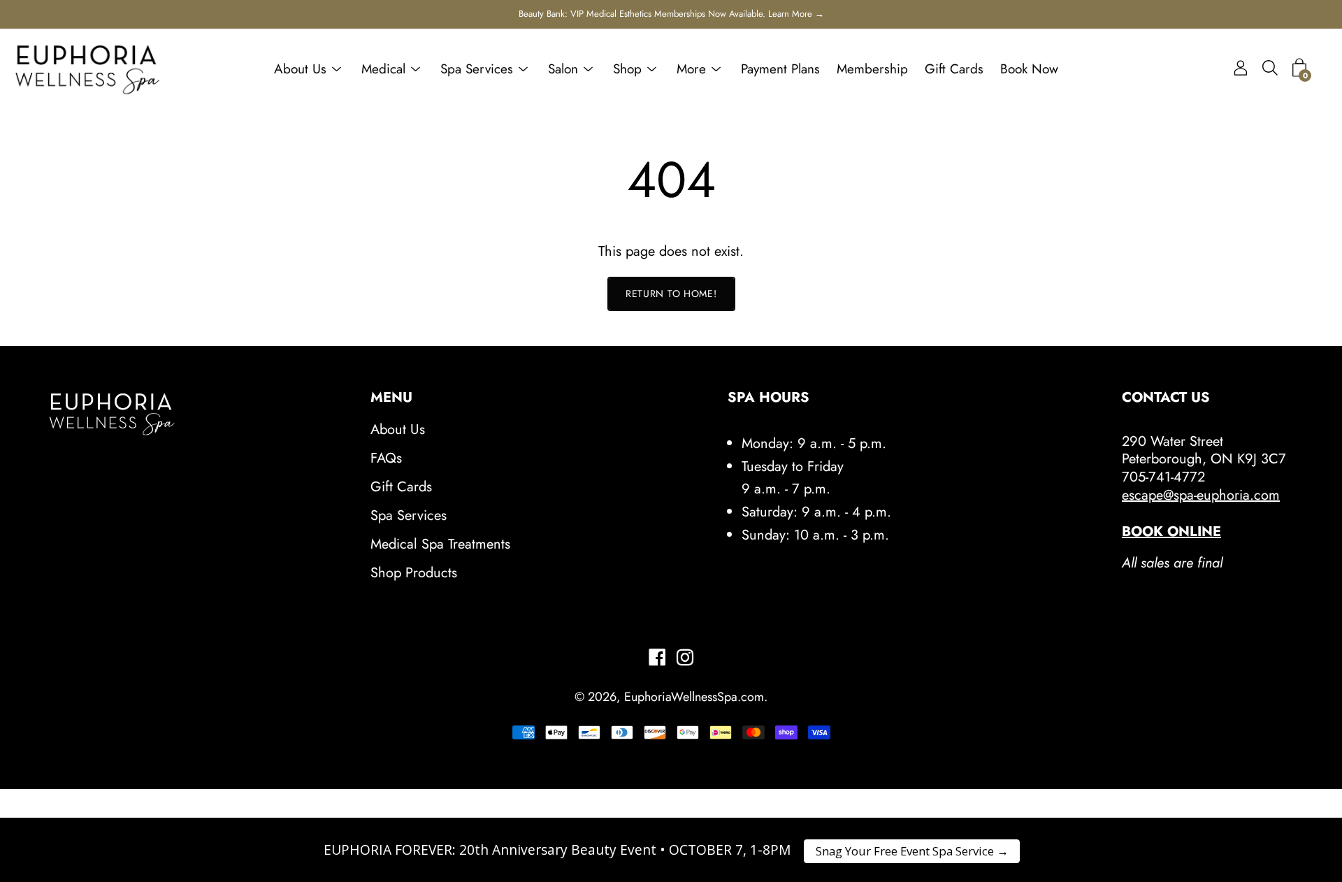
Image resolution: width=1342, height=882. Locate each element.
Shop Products (413, 573)
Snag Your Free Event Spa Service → (912, 851)
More (691, 68)
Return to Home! (671, 294)
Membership (872, 68)
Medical (383, 68)
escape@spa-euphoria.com (1201, 495)
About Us (300, 68)
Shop (627, 68)
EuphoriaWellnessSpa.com (694, 697)
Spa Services (476, 68)
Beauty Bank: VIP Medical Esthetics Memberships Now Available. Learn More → (671, 13)
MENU (391, 397)
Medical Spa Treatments (440, 544)
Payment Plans (780, 68)
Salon (563, 68)
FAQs (386, 458)
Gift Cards (954, 68)
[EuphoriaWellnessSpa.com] (87, 69)
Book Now (1029, 68)
